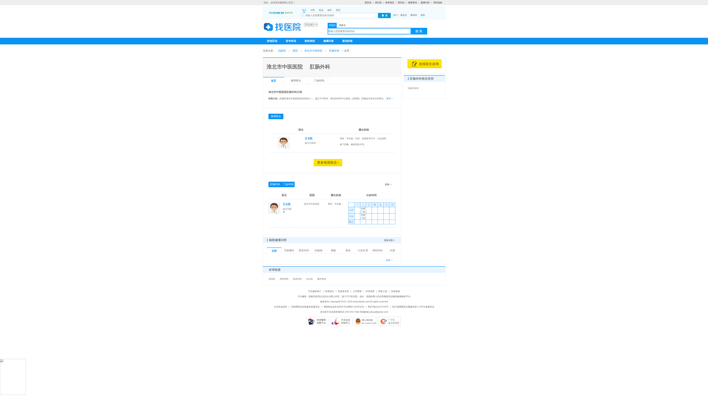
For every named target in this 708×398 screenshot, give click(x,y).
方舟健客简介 (314, 291)
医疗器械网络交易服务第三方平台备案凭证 (413, 307)
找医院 (332, 25)
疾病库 (272, 279)
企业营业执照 (280, 307)
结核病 (318, 250)
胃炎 (348, 250)
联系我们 (329, 291)
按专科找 (291, 41)
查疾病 (368, 2)
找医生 (342, 25)
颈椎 (333, 250)
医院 (295, 50)
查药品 (401, 2)
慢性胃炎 (321, 279)
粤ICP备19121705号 (378, 307)
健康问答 (425, 2)
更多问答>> (389, 240)
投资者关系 (343, 291)
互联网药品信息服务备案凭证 (305, 307)
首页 (273, 80)
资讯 (338, 10)
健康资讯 (412, 2)
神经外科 (377, 250)
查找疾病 (347, 41)
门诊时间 (319, 80)
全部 (274, 250)
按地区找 (272, 41)
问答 (312, 10)
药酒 (392, 250)
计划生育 (363, 250)
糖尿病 (413, 15)
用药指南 (437, 2)
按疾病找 (310, 41)
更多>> (388, 184)
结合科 (309, 279)
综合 (304, 10)
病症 (329, 10)
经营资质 (370, 291)
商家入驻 (382, 291)
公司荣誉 (357, 291)
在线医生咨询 (429, 64)
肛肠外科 (334, 50)
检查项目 (389, 2)
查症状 (378, 2)
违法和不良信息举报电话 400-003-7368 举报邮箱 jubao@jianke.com (354, 312)
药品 (321, 10)
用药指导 (284, 279)
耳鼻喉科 (289, 250)
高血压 (403, 15)
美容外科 (304, 250)
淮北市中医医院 (313, 50)
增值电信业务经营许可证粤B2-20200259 (344, 307)
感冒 (423, 15)
